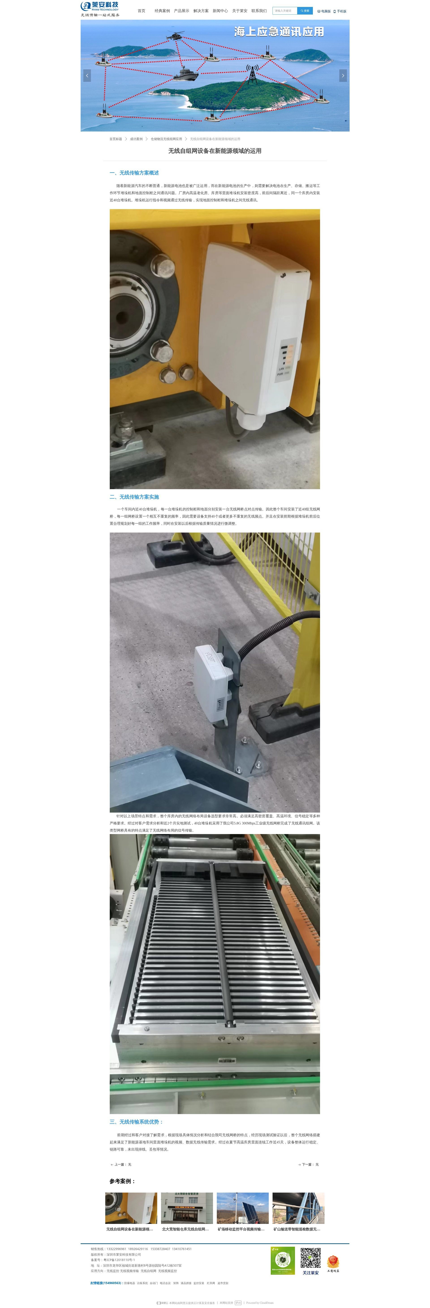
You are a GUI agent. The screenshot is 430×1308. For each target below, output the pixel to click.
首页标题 (116, 139)
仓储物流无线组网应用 (166, 139)
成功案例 (136, 139)
